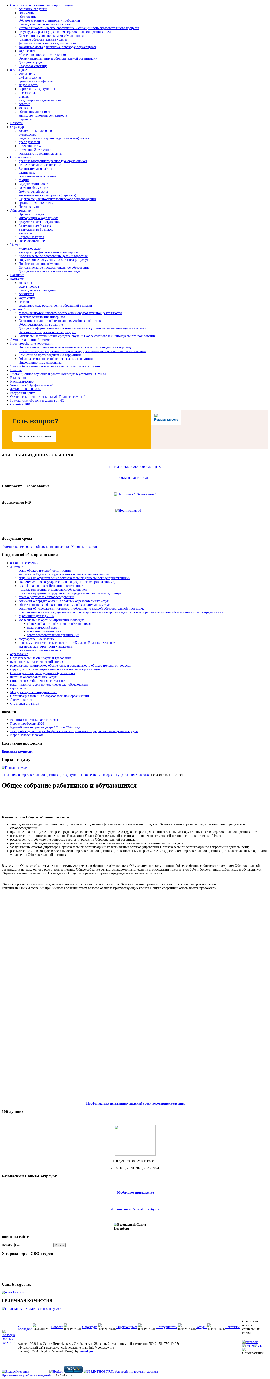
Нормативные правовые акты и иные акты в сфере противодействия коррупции (77, 347)
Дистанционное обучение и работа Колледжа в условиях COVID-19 (59, 374)
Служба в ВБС (20, 404)
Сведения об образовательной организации (41, 5)
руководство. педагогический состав (45, 24)
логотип (24, 104)
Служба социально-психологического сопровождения (57, 199)
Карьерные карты (31, 237)
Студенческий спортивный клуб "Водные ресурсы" (47, 396)
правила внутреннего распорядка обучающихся (53, 161)
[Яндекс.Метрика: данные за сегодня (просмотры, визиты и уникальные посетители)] (15, 1372)
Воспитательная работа (35, 168)
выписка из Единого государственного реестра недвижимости (64, 574)
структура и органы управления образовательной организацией (65, 32)
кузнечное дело (30, 248)
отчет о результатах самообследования (46, 597)
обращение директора (34, 111)
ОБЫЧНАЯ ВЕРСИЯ (135, 478)
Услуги (15, 244)
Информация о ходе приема (38, 218)
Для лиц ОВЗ (19, 309)
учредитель (27, 73)
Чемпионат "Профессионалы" (31, 385)
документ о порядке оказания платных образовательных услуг (64, 601)
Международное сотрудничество (42, 54)
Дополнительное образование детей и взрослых (53, 256)
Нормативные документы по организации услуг (53, 260)
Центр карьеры (29, 206)
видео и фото (28, 85)
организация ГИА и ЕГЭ (36, 203)
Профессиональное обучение (39, 263)
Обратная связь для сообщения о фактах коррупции (56, 358)
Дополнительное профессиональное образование (54, 267)
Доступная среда (31, 62)
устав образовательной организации (45, 570)
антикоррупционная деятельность (43, 115)
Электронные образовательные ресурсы (47, 332)
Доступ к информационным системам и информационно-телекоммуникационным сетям (83, 328)
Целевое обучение (32, 241)
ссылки (24, 301)
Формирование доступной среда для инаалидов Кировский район (50, 546)
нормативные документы (37, 89)
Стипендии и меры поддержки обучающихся (51, 35)
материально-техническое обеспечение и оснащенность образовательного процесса (79, 28)
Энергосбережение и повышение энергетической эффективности (57, 366)
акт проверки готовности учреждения (46, 646)
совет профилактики (33, 187)
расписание (27, 172)
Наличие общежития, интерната (42, 317)
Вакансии (17, 275)
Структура (17, 127)
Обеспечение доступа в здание (41, 324)
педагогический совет (43, 627)
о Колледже (18, 70)
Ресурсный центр (22, 393)
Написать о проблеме (34, 436)
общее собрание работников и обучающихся (59, 623)
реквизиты (26, 294)
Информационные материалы (40, 362)
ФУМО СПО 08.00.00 (25, 389)
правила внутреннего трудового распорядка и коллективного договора (70, 593)
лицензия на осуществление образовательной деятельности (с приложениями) (75, 578)
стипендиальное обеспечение (40, 165)
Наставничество (22, 381)
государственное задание (37, 639)
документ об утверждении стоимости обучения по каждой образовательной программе (81, 608)
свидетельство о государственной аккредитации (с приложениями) (67, 582)
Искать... (8, 1245)
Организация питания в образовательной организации (58, 58)
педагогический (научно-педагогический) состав (54, 138)
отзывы (24, 96)
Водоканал (18, 377)
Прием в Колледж (31, 214)
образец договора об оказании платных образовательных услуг (64, 604)
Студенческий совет (33, 184)
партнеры (25, 119)
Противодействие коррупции (31, 343)
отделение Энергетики (35, 149)
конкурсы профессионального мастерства (49, 252)
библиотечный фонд (33, 191)
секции (24, 180)
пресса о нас (27, 92)
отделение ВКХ (30, 146)
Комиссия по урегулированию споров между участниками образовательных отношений (82, 351)
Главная (16, 370)
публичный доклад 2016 (36, 616)
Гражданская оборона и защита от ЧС (37, 400)
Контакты (17, 279)
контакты (25, 108)
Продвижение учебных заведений (26, 1375)
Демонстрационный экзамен (30, 339)
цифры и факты (30, 77)
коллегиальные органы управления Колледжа (51, 620)
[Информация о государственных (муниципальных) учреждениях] (14, 1292)
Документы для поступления (39, 222)
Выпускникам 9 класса (35, 225)
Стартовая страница (33, 66)
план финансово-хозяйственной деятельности (52, 585)
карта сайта (27, 51)
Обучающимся (20, 157)
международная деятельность (40, 100)
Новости (16, 123)
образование (27, 16)
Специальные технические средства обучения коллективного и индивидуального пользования (87, 336)
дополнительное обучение (37, 176)
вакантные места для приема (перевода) (47, 195)
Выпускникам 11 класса (36, 229)
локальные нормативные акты (40, 153)
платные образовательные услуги (43, 39)
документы (27, 13)
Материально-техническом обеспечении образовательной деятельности (70, 313)
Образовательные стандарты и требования (49, 20)
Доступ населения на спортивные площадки (51, 271)
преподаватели (29, 142)
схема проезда (29, 286)
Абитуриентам (20, 210)
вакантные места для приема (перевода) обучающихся (57, 47)
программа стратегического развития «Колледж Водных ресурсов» (67, 642)
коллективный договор (35, 130)
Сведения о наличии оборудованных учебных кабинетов (60, 320)
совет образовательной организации (53, 635)
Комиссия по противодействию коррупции (50, 355)
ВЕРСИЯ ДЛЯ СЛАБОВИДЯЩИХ (135, 467)
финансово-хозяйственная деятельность (47, 43)
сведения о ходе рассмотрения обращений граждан (55, 305)
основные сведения (33, 9)
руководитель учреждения (37, 290)
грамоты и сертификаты (36, 81)
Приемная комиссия (17, 751)
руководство (27, 134)
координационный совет (45, 631)
